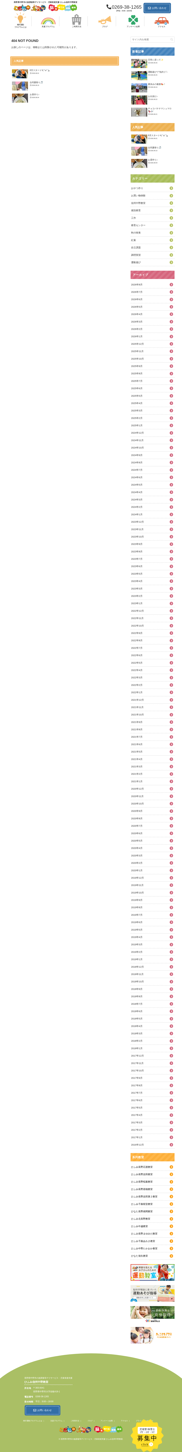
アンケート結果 (107, 1421)
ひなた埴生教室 (139, 1256)
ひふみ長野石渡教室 (142, 1167)
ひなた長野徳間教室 (142, 1211)
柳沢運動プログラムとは (32, 1421)
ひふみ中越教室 (139, 1226)
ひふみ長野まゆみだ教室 (144, 1233)
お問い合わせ (159, 8)
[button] (171, 39)
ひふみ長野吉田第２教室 (144, 1196)
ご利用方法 (75, 1421)
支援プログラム (56, 1421)
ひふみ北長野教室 (140, 1218)
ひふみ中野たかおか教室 (144, 1248)
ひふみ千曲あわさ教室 (143, 1241)
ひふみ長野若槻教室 (142, 1189)
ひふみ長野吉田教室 (142, 1174)
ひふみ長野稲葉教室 (142, 1181)
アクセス (124, 1421)
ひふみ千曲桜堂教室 (142, 1204)
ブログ (90, 1421)
